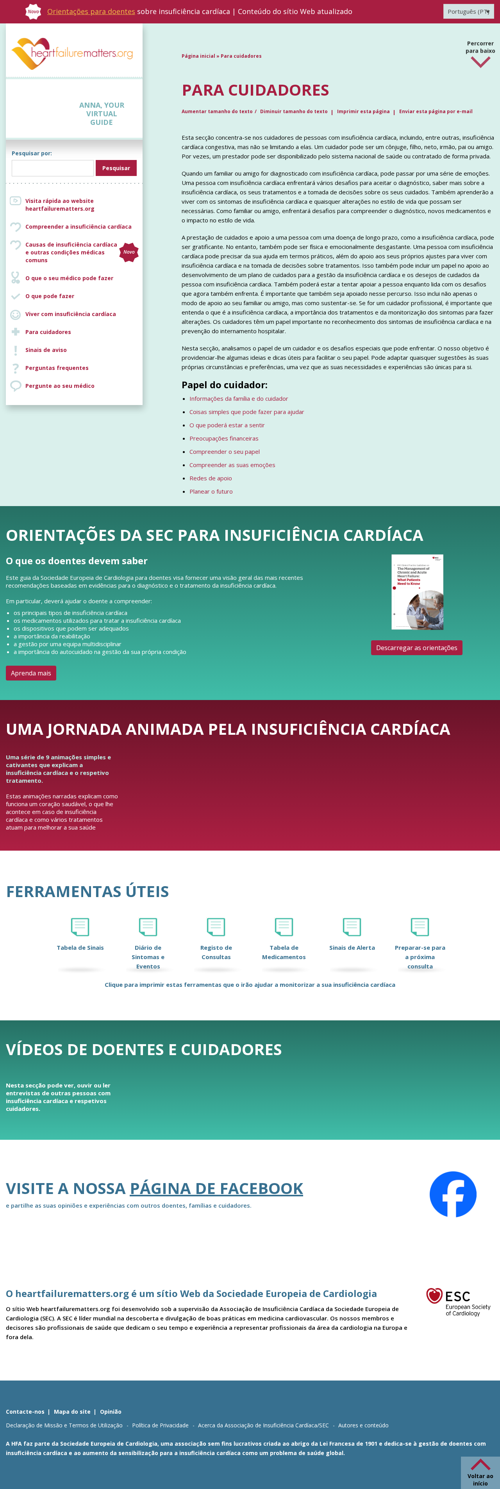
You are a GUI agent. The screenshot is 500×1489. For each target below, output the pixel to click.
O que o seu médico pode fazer (69, 278)
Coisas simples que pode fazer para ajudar (246, 412)
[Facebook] (453, 1194)
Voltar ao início (480, 1479)
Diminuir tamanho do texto (294, 111)
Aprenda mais (31, 673)
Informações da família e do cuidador (238, 398)
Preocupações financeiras (224, 438)
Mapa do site (72, 1411)
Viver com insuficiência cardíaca (70, 314)
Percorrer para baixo (480, 44)
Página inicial (198, 56)
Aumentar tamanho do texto (217, 111)
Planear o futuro (211, 491)
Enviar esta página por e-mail (436, 111)
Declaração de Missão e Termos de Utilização (64, 1425)
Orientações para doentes (91, 11)
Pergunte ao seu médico (60, 385)
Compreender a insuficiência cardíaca (78, 226)
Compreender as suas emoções (232, 465)
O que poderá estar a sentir (227, 425)
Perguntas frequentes (57, 367)
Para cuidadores (48, 332)
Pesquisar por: (32, 153)
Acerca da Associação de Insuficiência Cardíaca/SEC (263, 1425)
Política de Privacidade (160, 1425)
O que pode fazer (49, 296)
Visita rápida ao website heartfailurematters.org (60, 204)
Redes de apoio (210, 478)
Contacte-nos (25, 1411)
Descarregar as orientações (416, 647)
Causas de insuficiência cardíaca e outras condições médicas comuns (80, 252)
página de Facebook (216, 1188)
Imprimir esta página (363, 111)
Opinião (110, 1411)
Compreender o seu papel (224, 451)
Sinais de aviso (46, 350)
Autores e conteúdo (363, 1425)
